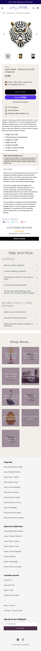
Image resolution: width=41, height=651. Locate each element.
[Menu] (2, 8)
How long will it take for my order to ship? (20, 278)
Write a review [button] (19, 239)
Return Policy (9, 590)
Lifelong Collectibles (23, 645)
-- (5, 600)
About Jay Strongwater (12, 551)
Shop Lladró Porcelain (12, 497)
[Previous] (4, 33)
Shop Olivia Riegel (10, 507)
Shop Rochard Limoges (12, 513)
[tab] (20, 169)
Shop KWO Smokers (11, 492)
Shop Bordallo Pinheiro (12, 472)
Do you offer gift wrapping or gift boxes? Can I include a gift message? (20, 292)
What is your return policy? (20, 312)
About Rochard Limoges (13, 567)
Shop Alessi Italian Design (13, 467)
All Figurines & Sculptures (22, 13)
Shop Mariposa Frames (12, 502)
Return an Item (9, 605)
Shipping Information (11, 595)
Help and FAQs (9, 585)
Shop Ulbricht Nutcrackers (14, 518)
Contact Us (8, 580)
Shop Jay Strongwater (12, 487)
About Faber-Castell (11, 541)
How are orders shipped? (20, 265)
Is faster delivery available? (20, 271)
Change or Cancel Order (13, 610)
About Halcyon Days (11, 546)
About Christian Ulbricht (13, 536)
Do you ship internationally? (20, 285)
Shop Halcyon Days (11, 482)
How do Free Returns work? (20, 318)
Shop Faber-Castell (11, 477)
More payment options (20, 102)
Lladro (4, 13)
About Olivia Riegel (11, 562)
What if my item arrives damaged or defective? (20, 325)
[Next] (36, 33)
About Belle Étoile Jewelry (13, 531)
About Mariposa (10, 556)
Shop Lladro (10, 13)
